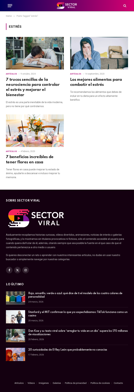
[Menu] (10, 6)
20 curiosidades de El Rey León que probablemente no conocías (67, 349)
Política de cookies (100, 383)
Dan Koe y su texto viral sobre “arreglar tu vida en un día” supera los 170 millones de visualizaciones (78, 333)
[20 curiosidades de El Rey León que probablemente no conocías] (15, 354)
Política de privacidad (76, 383)
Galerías (57, 383)
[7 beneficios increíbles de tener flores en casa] (35, 130)
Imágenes (44, 383)
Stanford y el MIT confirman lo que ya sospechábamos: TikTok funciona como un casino (77, 314)
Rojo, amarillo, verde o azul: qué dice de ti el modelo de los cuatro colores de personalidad (75, 295)
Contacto (118, 383)
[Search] (124, 6)
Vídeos (31, 383)
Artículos (11, 74)
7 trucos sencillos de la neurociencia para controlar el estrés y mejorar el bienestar (32, 87)
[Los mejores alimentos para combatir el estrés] (99, 53)
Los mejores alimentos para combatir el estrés (96, 82)
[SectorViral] (67, 5)
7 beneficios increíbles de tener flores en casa (30, 159)
